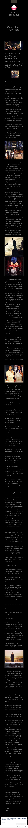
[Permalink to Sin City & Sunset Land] (14, 45)
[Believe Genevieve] (14, 8)
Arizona (13, 63)
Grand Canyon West (10, 64)
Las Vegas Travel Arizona (12, 53)
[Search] (14, 1)
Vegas (6, 66)
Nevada (17, 65)
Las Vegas (11, 65)
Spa (21, 65)
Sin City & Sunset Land (11, 57)
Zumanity (11, 66)
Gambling (19, 63)
